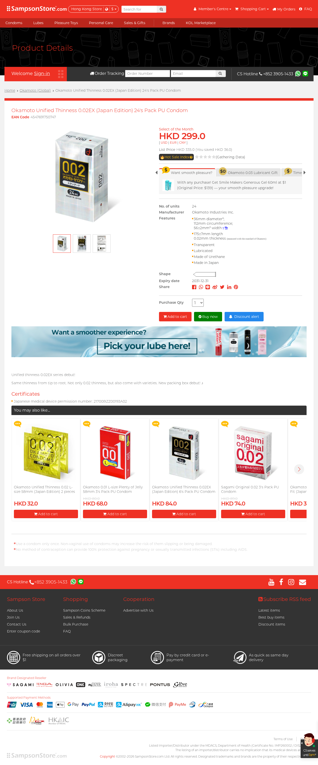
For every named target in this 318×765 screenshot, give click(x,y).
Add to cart (177, 316)
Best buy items (271, 617)
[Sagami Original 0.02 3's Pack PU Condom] (253, 453)
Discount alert (246, 316)
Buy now (210, 316)
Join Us (13, 617)
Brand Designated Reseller (26, 678)
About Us (15, 610)
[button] (299, 469)
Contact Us (16, 624)
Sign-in (42, 73)
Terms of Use (283, 739)
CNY (182, 142)
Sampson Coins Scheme (84, 610)
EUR (173, 142)
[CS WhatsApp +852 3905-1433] (298, 73)
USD (164, 142)
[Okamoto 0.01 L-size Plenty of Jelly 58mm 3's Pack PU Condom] (114, 453)
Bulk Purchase (75, 624)
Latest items (269, 610)
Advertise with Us (138, 610)
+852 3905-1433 (278, 74)
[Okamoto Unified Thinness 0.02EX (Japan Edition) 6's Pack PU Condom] (184, 453)
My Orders (286, 9)
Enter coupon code (23, 631)
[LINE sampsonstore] (305, 73)
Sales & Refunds (76, 617)
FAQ (67, 631)
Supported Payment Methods (29, 697)
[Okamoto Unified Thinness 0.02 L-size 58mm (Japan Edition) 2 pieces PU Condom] (45, 453)
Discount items (271, 624)
